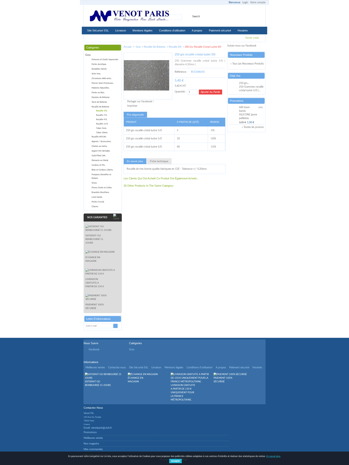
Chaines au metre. (99, 146)
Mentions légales (143, 30)
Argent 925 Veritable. (101, 151)
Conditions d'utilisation (172, 30)
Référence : (181, 72)
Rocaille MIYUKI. (99, 137)
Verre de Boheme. (99, 102)
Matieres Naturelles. (101, 88)
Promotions (237, 100)
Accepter (175, 461)
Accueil (128, 46)
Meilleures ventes (95, 367)
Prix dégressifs (135, 114)
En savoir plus (135, 161)
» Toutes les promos (253, 127)
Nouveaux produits (241, 54)
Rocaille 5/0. (175, 46)
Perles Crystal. (98, 202)
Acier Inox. (96, 74)
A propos (197, 30)
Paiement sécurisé (220, 30)
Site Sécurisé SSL (98, 30)
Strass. (94, 183)
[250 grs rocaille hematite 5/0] (210, 47)
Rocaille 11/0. (102, 124)
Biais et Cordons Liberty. (102, 170)
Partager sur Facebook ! (140, 101)
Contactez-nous (117, 367)
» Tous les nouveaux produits (247, 64)
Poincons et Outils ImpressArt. (105, 60)
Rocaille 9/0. (101, 119)
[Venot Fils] (129, 16)
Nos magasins (91, 443)
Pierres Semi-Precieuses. (103, 83)
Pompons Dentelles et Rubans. (101, 176)
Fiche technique (159, 161)
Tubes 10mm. (102, 133)
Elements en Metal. (100, 160)
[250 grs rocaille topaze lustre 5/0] (221, 47)
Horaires (243, 30)
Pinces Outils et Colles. (102, 188)
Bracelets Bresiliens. (101, 192)
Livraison (120, 30)
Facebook (94, 349)
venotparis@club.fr (101, 428)
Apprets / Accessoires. (101, 141)
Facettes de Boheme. (101, 97)
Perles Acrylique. (99, 64)
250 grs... (244, 83)
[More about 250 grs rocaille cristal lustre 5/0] (233, 83)
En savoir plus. (273, 456)
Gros (138, 46)
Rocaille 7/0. (101, 115)
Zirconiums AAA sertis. (102, 78)
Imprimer (132, 106)
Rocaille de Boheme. (155, 46)
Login (245, 2)
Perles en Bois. (98, 93)
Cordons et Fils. (98, 165)
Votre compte (257, 2)
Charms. (95, 207)
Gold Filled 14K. (99, 156)
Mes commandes (93, 449)
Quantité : (180, 91)
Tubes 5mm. (101, 128)
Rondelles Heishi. (99, 69)
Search (196, 16)
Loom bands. (97, 197)
